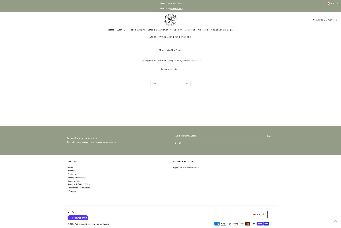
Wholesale (203, 30)
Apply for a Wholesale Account (185, 167)
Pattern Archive (137, 30)
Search (70, 167)
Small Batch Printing (158, 30)
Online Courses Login (222, 30)
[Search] (313, 20)
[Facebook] (175, 144)
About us (71, 171)
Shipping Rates (74, 181)
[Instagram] (180, 144)
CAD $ (334, 3)
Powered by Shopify (100, 224)
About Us (122, 30)
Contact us (190, 30)
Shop (176, 30)
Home (111, 30)
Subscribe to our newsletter (79, 188)
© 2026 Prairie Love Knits (79, 224)
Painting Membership (77, 177)
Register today (177, 8)
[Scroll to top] (335, 221)
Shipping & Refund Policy (79, 184)
